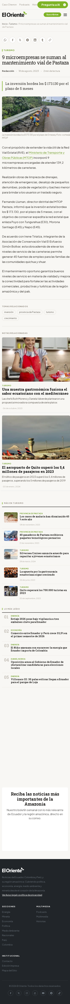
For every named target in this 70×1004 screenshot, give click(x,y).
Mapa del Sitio (9, 970)
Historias (36, 4)
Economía (7, 921)
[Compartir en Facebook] (13, 40)
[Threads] (35, 993)
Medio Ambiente (10, 930)
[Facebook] (10, 993)
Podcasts (24, 4)
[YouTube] (43, 993)
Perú (4, 940)
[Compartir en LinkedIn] (35, 40)
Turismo (13, 24)
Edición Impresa (10, 965)
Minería (6, 916)
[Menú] (65, 15)
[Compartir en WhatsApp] (5, 40)
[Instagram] (27, 993)
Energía (6, 912)
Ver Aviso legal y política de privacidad (22, 895)
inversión (8, 312)
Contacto (7, 961)
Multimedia (42, 916)
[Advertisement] (35, 733)
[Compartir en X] (20, 40)
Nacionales (8, 935)
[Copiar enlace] (50, 40)
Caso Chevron (9, 4)
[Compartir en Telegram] (27, 40)
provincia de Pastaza (29, 312)
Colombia (7, 944)
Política (6, 926)
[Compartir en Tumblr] (42, 40)
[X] (18, 993)
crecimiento (10, 318)
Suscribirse (52, 14)
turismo (50, 312)
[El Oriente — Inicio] (14, 14)
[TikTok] (59, 993)
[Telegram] (51, 993)
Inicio (5, 24)
